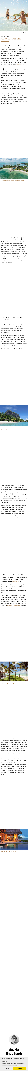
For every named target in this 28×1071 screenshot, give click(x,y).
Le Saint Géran (15, 581)
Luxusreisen (3, 32)
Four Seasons (19, 64)
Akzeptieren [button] (19, 1068)
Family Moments (19, 32)
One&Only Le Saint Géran (13, 605)
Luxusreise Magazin (10, 32)
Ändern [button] (7, 1068)
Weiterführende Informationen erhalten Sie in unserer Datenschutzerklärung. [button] (13, 1064)
